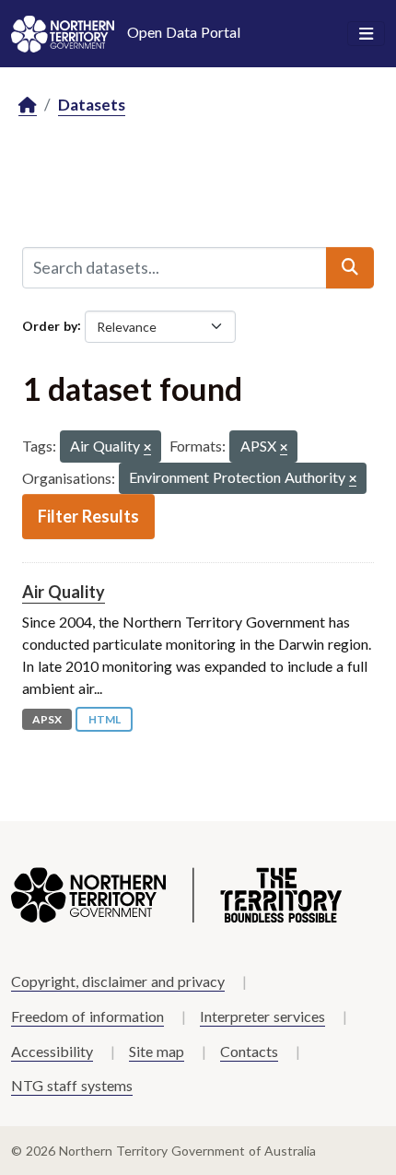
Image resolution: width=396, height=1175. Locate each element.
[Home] (27, 105)
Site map (156, 1051)
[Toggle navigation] (366, 34)
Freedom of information (87, 1016)
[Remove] (147, 448)
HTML (104, 719)
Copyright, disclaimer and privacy (118, 981)
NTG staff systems (72, 1085)
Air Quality (63, 592)
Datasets (91, 104)
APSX (47, 719)
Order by (49, 325)
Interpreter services (262, 1016)
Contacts (249, 1051)
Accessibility (52, 1051)
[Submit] (350, 267)
